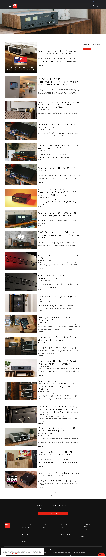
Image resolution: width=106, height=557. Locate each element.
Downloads (83, 534)
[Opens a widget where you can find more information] (101, 554)
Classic (43, 527)
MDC (23, 539)
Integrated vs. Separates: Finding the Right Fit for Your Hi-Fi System (58, 340)
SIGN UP (87, 49)
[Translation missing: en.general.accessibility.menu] (10, 6)
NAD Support (84, 529)
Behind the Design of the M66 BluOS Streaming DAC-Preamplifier (56, 431)
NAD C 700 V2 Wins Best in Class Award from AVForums (59, 474)
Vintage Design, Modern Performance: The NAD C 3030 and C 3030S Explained (57, 192)
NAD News (64, 530)
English (2, 555)
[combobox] (3, 556)
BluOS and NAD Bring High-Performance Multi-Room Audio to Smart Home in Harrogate (59, 82)
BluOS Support (84, 531)
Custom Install (45, 532)
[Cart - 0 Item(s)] (97, 6)
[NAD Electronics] (14, 6)
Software (83, 536)
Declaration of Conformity (79, 552)
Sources (24, 536)
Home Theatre (25, 534)
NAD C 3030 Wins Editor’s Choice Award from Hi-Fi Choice (59, 147)
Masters (44, 530)
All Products (25, 541)
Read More (40, 65)
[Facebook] (47, 550)
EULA (49, 552)
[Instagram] (58, 550)
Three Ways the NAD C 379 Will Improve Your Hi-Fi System (57, 362)
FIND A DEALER (85, 6)
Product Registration (66, 534)
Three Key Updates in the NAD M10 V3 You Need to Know (57, 453)
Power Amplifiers (26, 527)
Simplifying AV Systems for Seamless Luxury (54, 277)
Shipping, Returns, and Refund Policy (62, 552)
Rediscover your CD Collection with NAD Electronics (56, 126)
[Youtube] (54, 550)
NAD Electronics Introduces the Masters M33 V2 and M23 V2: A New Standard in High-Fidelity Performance (57, 385)
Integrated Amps (26, 532)
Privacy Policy (15, 553)
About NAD (64, 527)
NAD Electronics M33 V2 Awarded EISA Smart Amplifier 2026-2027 (59, 52)
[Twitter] (50, 550)
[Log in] (93, 6)
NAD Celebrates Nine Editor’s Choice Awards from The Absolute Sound (58, 235)
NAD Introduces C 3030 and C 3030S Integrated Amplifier (57, 214)
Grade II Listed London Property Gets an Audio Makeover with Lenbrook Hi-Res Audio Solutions (58, 409)
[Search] (90, 6)
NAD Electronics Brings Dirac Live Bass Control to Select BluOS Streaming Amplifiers (59, 105)
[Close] (42, 549)
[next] (59, 496)
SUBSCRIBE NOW (53, 513)
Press (62, 532)
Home (50, 37)
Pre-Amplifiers (25, 530)
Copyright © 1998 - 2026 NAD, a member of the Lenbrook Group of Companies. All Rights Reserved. (53, 555)
